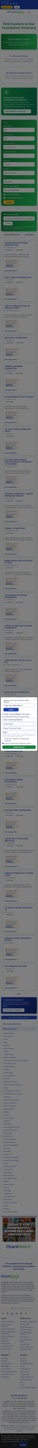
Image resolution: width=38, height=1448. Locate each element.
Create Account (19, 747)
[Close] (35, 699)
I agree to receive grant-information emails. (17, 743)
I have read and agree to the (16, 739)
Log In (11, 710)
